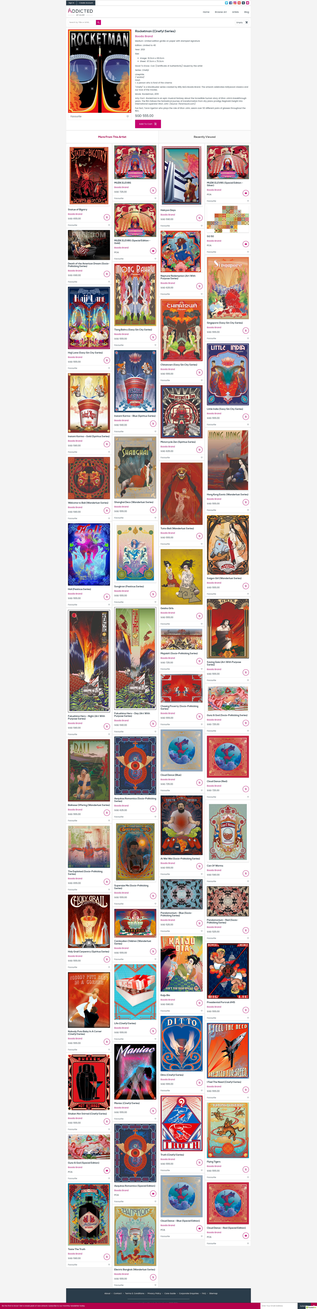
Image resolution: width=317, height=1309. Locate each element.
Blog (246, 12)
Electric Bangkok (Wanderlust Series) (134, 1269)
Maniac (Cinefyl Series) (127, 1103)
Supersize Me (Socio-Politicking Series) (131, 887)
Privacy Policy (154, 1293)
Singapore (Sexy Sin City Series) (225, 322)
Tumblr (243, 2)
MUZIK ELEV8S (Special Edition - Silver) (225, 184)
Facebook (230, 2)
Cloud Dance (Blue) (171, 775)
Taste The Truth (76, 1249)
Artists (235, 12)
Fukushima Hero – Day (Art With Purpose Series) (132, 715)
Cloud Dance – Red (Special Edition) (226, 1227)
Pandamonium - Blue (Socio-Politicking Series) (176, 914)
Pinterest (239, 2)
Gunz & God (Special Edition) (83, 1162)
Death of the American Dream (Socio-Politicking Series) (88, 265)
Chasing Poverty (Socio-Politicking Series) (179, 707)
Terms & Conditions (134, 1293)
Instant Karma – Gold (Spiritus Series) (89, 436)
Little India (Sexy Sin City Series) (225, 409)
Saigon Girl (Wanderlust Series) (224, 578)
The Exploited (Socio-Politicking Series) (85, 873)
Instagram (234, 2)
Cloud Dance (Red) (217, 781)
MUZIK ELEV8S (122, 182)
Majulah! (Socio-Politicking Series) (179, 653)
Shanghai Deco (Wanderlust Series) (133, 502)
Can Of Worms (215, 865)
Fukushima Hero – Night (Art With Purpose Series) (86, 717)
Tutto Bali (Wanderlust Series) (177, 528)
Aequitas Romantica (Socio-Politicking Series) (135, 800)
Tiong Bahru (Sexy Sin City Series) (133, 329)
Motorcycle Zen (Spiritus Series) (178, 442)
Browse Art (221, 12)
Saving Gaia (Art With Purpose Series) (224, 663)
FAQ (204, 1293)
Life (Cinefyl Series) (125, 1023)
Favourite (100, 116)
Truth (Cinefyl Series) (172, 1154)
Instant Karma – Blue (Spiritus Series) (135, 415)
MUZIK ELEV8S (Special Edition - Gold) (132, 242)
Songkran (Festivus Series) (129, 586)
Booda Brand (144, 36)
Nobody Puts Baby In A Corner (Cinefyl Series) (85, 1033)
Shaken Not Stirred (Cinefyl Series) (87, 1113)
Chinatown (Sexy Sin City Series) (179, 364)
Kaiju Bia (165, 995)
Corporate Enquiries (189, 1293)
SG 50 (210, 236)
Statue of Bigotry (77, 209)
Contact (247, 2)
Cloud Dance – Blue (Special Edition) (180, 1220)
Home (206, 12)
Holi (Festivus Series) (79, 589)
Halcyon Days (168, 210)
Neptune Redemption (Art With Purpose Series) (178, 277)
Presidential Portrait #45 (221, 1002)
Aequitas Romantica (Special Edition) (134, 1185)
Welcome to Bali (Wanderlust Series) (88, 502)
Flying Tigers (213, 1161)
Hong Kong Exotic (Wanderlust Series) (227, 494)
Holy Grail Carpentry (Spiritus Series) (88, 951)
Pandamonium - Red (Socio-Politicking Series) (222, 921)
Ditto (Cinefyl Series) (172, 1075)
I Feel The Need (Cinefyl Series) (224, 1082)
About (107, 1293)
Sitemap (213, 1293)
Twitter (226, 2)
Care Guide (170, 1293)
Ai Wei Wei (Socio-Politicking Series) (180, 858)
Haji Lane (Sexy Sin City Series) (85, 352)
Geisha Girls (167, 608)
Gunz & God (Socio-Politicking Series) (227, 715)
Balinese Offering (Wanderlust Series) (89, 805)
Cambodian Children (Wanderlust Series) (132, 942)
